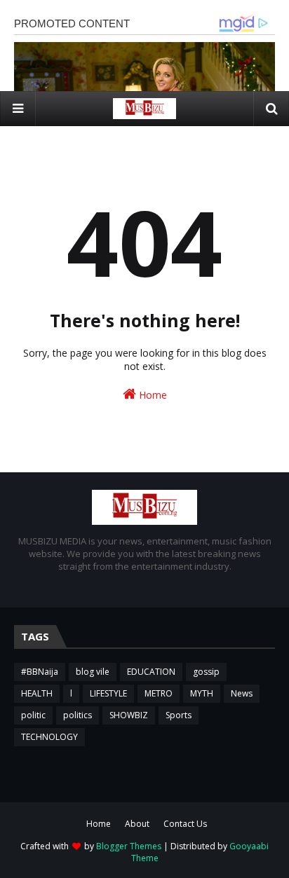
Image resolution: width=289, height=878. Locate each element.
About (137, 824)
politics (77, 715)
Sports (178, 715)
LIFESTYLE (108, 693)
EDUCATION (151, 672)
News (242, 693)
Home (151, 395)
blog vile (92, 672)
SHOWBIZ (128, 715)
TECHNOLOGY (49, 737)
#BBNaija (39, 672)
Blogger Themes (128, 846)
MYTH (201, 693)
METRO (158, 693)
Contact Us (185, 824)
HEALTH (37, 693)
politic (33, 715)
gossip (206, 672)
